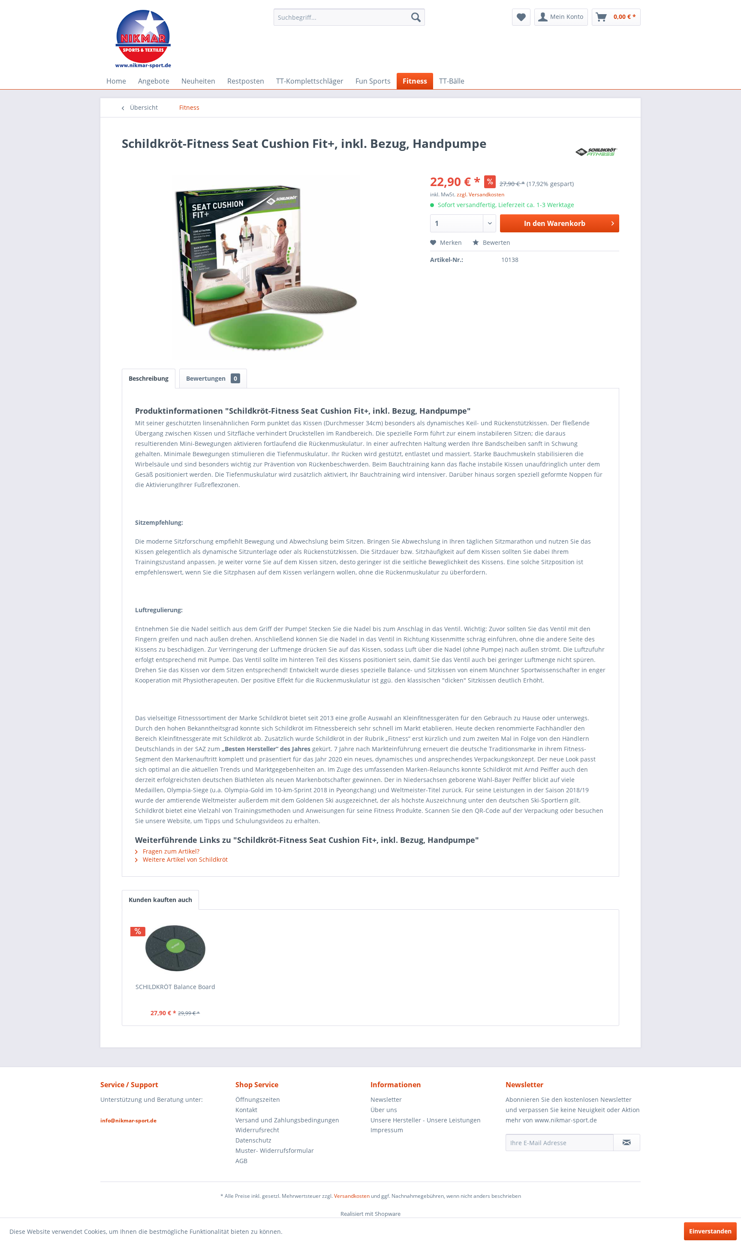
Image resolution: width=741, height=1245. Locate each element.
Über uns (383, 1110)
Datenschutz (253, 1140)
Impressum (386, 1130)
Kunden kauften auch (160, 900)
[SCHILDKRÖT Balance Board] (175, 948)
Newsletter (386, 1099)
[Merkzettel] (521, 17)
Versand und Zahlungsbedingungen (287, 1120)
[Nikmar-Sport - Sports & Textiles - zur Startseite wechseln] (143, 39)
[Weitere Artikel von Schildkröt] (596, 152)
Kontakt (246, 1110)
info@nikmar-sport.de (128, 1120)
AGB (241, 1161)
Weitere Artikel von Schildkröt (184, 859)
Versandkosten (352, 1196)
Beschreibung (149, 378)
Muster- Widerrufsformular (274, 1150)
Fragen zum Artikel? (170, 851)
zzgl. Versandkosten (480, 194)
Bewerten (495, 242)
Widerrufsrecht (257, 1130)
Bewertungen (211, 378)
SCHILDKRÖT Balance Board (175, 987)
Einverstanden (710, 1231)
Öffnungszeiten (257, 1099)
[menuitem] (349, 17)
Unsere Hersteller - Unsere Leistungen (425, 1120)
